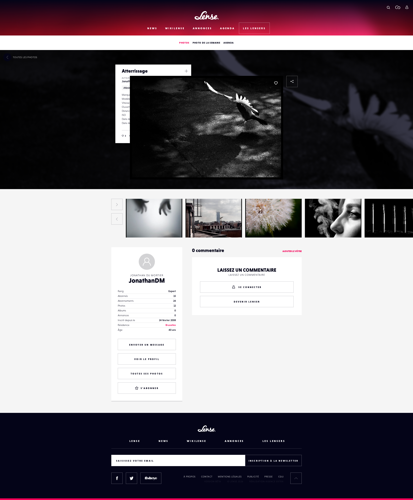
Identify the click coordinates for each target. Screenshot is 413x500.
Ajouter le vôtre (292, 251)
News (152, 28)
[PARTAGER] (292, 81)
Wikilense (175, 28)
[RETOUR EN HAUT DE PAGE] (296, 478)
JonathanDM (17, 230)
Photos (184, 42)
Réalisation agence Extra (266, 481)
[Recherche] (388, 7)
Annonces (202, 28)
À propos (190, 476)
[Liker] (276, 83)
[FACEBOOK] (117, 478)
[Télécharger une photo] (397, 7)
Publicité (253, 476)
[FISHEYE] (150, 478)
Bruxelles (171, 324)
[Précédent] (117, 219)
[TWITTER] (131, 478)
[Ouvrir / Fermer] (186, 71)
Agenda (227, 28)
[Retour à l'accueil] (207, 15)
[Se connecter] (406, 7)
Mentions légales (230, 476)
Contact (207, 476)
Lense (134, 440)
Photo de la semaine (206, 42)
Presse (268, 476)
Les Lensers (254, 28)
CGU (281, 476)
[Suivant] (117, 204)
